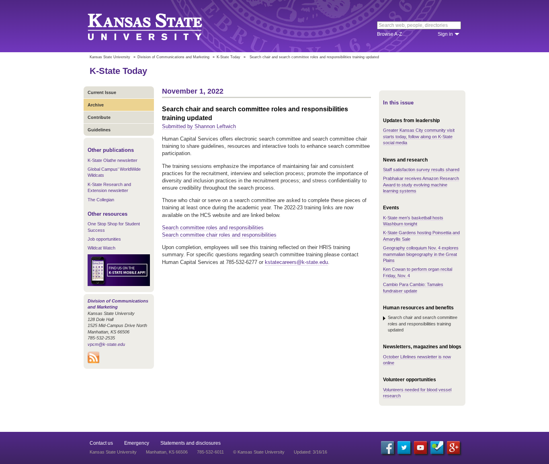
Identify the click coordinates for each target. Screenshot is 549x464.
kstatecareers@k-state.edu (296, 262)
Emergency (136, 443)
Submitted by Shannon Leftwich (199, 126)
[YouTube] (420, 447)
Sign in (445, 34)
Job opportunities (104, 239)
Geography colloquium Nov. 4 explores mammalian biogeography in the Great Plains (421, 254)
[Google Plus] (453, 447)
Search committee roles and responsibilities (213, 228)
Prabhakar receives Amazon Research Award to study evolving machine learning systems (421, 184)
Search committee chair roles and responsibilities (219, 235)
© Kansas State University (259, 452)
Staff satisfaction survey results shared (421, 169)
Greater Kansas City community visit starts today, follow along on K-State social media (419, 136)
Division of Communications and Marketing (173, 57)
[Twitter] (403, 447)
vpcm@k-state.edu (106, 344)
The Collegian (101, 199)
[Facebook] (387, 447)
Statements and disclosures (190, 443)
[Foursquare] (436, 447)
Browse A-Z (389, 34)
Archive (96, 104)
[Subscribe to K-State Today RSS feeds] (93, 361)
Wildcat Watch (101, 247)
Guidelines (99, 129)
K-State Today (228, 57)
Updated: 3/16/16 (310, 452)
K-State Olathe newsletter (112, 160)
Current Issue (102, 92)
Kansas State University (155, 26)
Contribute (99, 117)
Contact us (101, 443)
